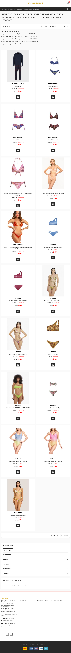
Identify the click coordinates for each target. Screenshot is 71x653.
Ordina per (44, 26)
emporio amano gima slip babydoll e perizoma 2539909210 (19, 36)
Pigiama (18, 86)
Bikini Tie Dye (53, 354)
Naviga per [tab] (8, 546)
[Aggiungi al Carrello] (18, 97)
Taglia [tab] (6, 564)
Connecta (53, 645)
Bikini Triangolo (18, 140)
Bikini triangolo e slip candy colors (53, 193)
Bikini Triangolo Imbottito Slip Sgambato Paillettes (18, 248)
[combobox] (35, 9)
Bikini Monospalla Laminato (53, 247)
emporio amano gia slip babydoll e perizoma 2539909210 (18, 34)
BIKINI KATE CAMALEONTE (53, 301)
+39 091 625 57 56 (7, 621)
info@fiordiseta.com (9, 623)
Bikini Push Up (53, 86)
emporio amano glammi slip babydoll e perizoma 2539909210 (19, 41)
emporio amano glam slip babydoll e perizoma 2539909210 (19, 39)
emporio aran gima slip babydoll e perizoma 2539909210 (18, 44)
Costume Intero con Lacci (18, 461)
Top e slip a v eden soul (18, 515)
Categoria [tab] (7, 555)
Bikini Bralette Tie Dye (53, 408)
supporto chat (7, 626)
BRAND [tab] (5, 559)
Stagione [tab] (7, 568)
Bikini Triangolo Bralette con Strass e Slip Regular (18, 194)
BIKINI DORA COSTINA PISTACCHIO (18, 408)
